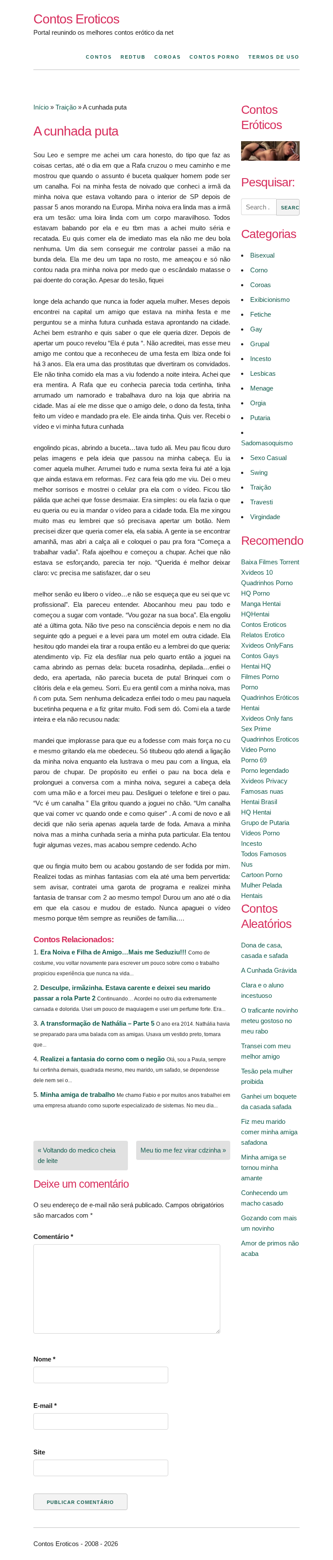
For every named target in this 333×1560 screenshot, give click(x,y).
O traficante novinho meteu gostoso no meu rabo (269, 1021)
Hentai (250, 708)
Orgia (258, 403)
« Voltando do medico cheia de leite (76, 1155)
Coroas (167, 57)
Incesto (260, 358)
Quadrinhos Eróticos (270, 697)
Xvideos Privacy (264, 781)
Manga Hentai (261, 603)
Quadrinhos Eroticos (270, 739)
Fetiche (260, 314)
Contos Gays (260, 655)
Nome (44, 1359)
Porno (249, 687)
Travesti (261, 502)
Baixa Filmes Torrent (270, 562)
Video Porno (258, 749)
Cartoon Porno (261, 874)
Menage (261, 388)
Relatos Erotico (262, 635)
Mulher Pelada (261, 885)
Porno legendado (265, 770)
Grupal (259, 344)
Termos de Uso (274, 57)
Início (41, 107)
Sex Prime (256, 728)
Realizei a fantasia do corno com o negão (102, 1059)
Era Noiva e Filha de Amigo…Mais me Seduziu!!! (113, 952)
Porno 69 (254, 760)
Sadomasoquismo (267, 443)
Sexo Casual (268, 457)
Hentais (252, 895)
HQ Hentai (256, 812)
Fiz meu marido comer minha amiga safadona (269, 1132)
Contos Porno (214, 57)
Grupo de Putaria (265, 822)
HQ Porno (255, 593)
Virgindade (265, 516)
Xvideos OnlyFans (267, 645)
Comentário (53, 1236)
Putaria (260, 417)
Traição (66, 107)
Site (39, 1452)
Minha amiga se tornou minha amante (263, 1167)
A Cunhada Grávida (269, 970)
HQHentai (255, 614)
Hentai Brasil (259, 801)
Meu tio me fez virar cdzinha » (183, 1150)
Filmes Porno (260, 676)
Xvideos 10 (257, 572)
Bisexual (262, 255)
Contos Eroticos (76, 19)
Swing (259, 472)
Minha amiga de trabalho (77, 1094)
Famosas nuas (262, 791)
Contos (99, 57)
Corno (259, 270)
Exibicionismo (270, 299)
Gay (256, 329)
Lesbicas (263, 373)
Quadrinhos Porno (267, 582)
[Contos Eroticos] (270, 158)
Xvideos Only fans (267, 718)
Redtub (133, 57)
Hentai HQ (256, 666)
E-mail (45, 1405)
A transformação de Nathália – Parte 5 (97, 1023)
